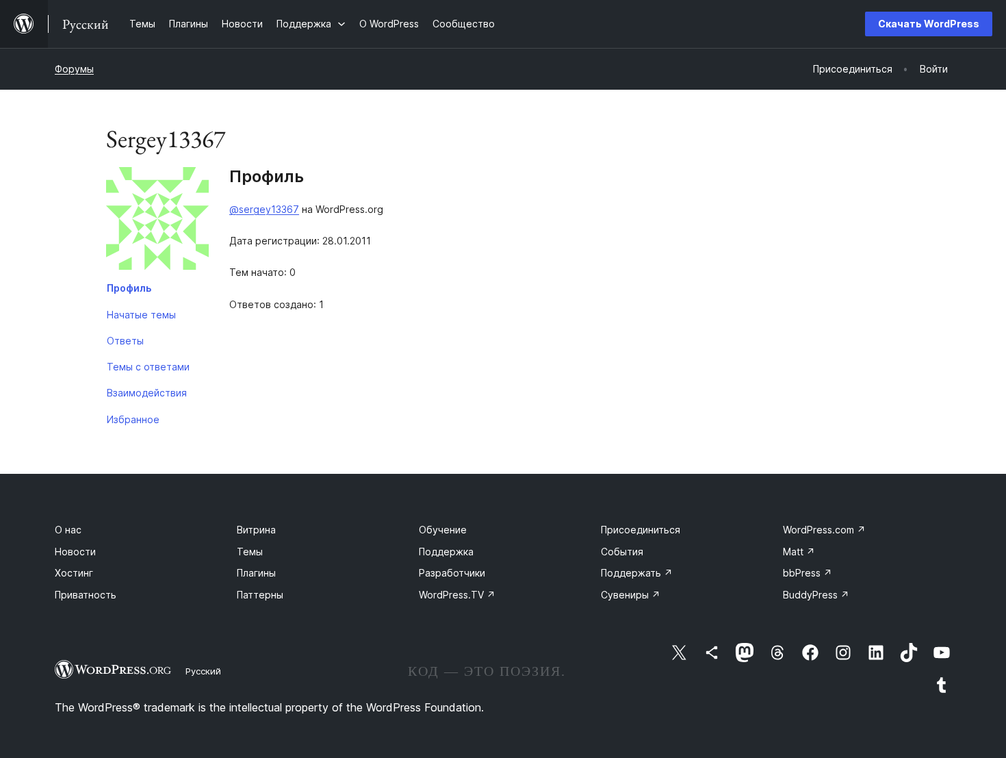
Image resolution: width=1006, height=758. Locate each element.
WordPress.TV (457, 595)
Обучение (443, 529)
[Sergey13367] (157, 221)
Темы (250, 551)
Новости (75, 551)
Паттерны (260, 595)
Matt (799, 551)
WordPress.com (824, 529)
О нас (68, 529)
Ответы (125, 340)
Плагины (256, 573)
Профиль (129, 288)
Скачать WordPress (928, 23)
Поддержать (637, 573)
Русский (203, 671)
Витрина (256, 529)
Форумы (74, 69)
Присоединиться (640, 529)
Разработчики (452, 573)
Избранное (133, 419)
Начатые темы (141, 314)
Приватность (85, 595)
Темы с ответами (148, 366)
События (622, 551)
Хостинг (74, 573)
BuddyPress (816, 595)
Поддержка (446, 551)
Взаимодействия (147, 393)
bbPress (807, 573)
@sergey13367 (264, 209)
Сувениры (630, 595)
